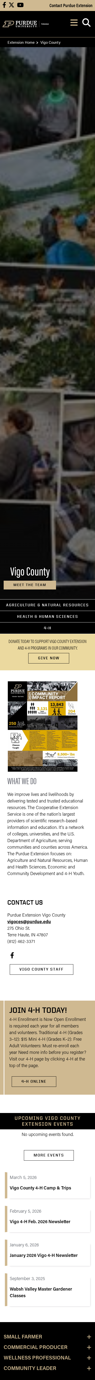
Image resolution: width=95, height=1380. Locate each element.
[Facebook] (12, 955)
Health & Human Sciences (47, 616)
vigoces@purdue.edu (29, 922)
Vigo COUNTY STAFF (41, 969)
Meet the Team (29, 585)
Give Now (48, 658)
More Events (49, 1155)
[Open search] (86, 24)
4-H (47, 628)
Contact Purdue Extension (71, 5)
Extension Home (21, 42)
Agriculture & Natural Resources (47, 605)
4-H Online (34, 1081)
